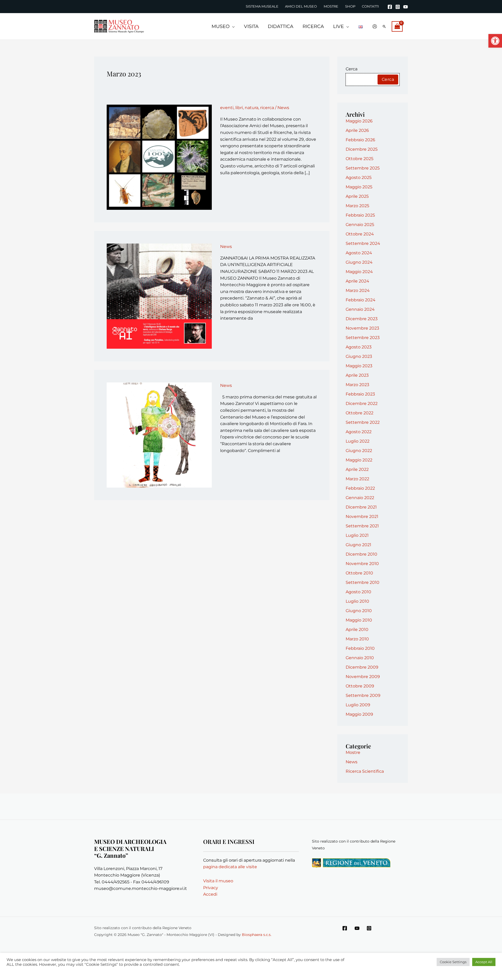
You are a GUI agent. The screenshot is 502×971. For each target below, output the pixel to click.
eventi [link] (226, 107)
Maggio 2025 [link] (359, 186)
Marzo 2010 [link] (357, 638)
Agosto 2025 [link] (359, 177)
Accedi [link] (210, 894)
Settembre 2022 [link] (363, 422)
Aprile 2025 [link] (357, 196)
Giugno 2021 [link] (358, 544)
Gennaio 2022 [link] (360, 497)
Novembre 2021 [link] (362, 516)
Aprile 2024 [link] (357, 281)
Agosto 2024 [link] (359, 252)
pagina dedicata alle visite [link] (230, 866)
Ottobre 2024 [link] (360, 234)
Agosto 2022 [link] (359, 431)
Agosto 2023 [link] (359, 347)
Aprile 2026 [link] (357, 130)
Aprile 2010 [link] (357, 629)
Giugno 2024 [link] (359, 262)
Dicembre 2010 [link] (361, 554)
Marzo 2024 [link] (358, 290)
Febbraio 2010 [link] (360, 648)
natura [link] (251, 107)
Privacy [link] (210, 887)
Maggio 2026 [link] (359, 120)
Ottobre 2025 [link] (359, 158)
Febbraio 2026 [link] (360, 139)
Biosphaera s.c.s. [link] (256, 934)
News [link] (283, 107)
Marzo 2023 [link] (357, 384)
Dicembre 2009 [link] (362, 667)
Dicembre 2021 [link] (361, 507)
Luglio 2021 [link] (357, 535)
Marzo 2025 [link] (357, 205)
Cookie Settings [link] (453, 962)
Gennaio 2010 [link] (360, 657)
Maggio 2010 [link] (359, 620)
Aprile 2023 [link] (357, 375)
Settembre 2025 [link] (363, 168)
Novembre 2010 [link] (362, 563)
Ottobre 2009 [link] (360, 686)
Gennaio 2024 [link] (360, 309)
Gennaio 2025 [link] (360, 224)
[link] (495, 41)
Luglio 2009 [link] (358, 704)
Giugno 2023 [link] (359, 356)
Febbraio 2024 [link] (360, 299)
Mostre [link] (353, 752)
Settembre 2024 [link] (363, 243)
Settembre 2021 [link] (362, 525)
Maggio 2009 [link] (359, 714)
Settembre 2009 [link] (363, 695)
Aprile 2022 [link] (357, 469)
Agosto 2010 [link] (358, 591)
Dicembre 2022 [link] (362, 403)
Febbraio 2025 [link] (360, 215)
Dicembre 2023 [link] (362, 318)
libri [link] (239, 107)
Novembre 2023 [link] (362, 328)
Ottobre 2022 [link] (359, 412)
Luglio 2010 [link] (357, 601)
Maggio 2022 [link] (359, 460)
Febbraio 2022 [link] (360, 488)
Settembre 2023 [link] (363, 337)
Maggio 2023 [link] (359, 365)
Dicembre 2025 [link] (362, 149)
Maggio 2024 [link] (359, 271)
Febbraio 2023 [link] (360, 394)
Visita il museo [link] (218, 880)
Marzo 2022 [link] (357, 478)
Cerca (351, 68)
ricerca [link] (267, 107)
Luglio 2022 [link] (357, 441)
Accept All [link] (483, 962)
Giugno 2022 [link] (359, 450)
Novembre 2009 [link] (363, 676)
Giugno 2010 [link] (359, 610)
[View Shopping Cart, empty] (397, 26)
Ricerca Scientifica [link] (365, 771)
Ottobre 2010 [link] (359, 573)
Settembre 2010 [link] (362, 582)
